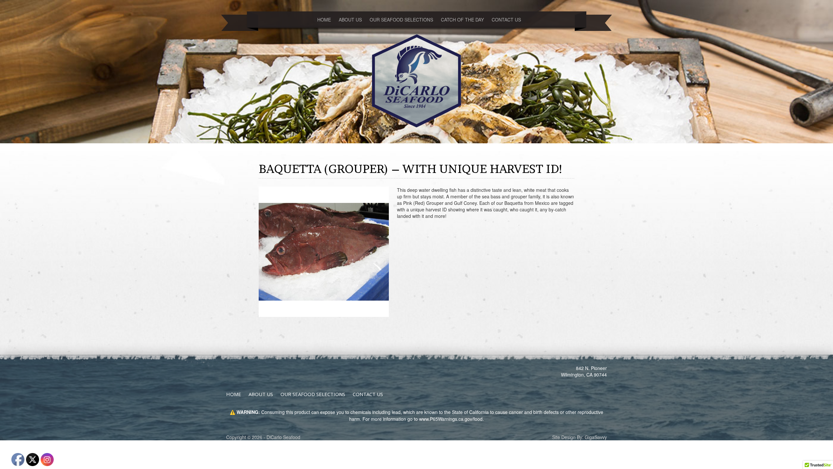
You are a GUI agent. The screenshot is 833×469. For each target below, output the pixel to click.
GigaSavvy (596, 437)
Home (324, 19)
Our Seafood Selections (401, 19)
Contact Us (506, 19)
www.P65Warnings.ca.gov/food (451, 419)
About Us (350, 19)
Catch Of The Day (462, 19)
